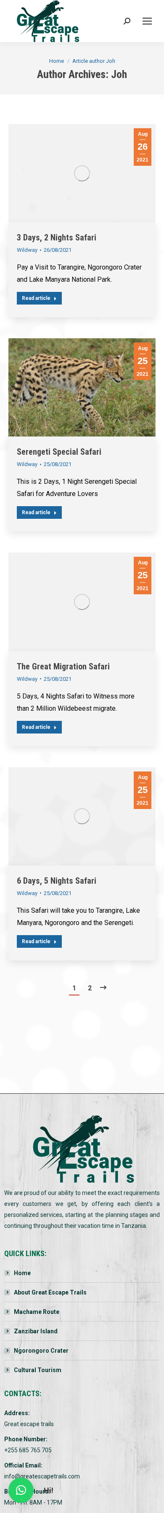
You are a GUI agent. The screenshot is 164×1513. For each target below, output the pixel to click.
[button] (21, 1490)
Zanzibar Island (36, 1331)
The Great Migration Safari (63, 666)
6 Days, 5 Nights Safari (56, 881)
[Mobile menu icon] (147, 21)
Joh (119, 74)
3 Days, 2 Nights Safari (56, 237)
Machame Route (36, 1311)
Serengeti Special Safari (59, 452)
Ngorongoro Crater (41, 1350)
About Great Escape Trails (50, 1292)
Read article (36, 298)
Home (22, 1273)
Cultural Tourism (37, 1370)
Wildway (27, 250)
